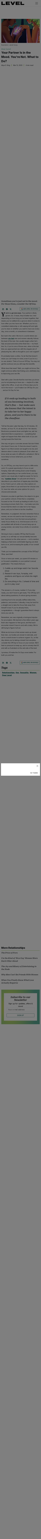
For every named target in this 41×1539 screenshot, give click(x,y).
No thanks (34, 773)
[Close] (37, 766)
